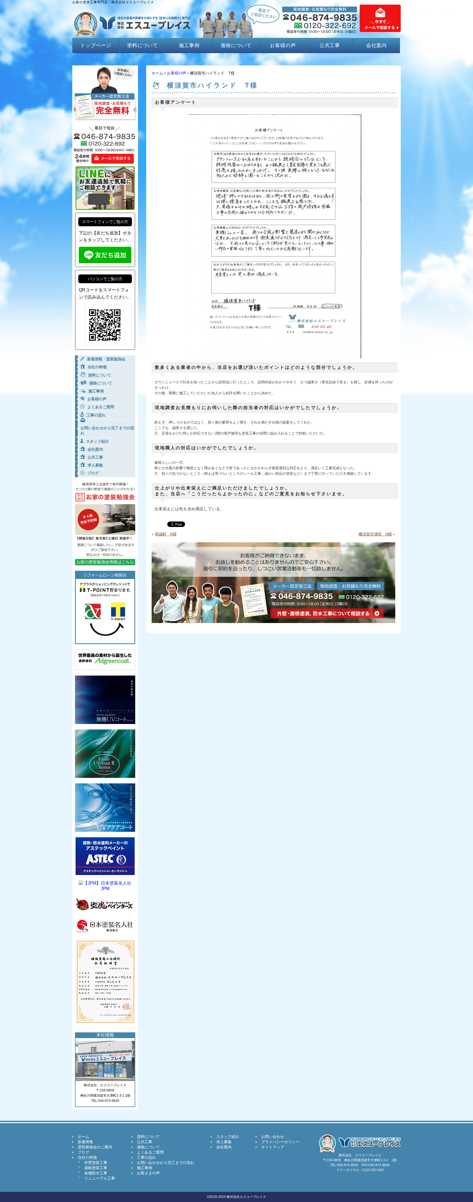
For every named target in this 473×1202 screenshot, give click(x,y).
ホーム (157, 73)
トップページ (95, 45)
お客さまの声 (148, 1173)
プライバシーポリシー (280, 1142)
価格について (236, 45)
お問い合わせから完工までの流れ (165, 1162)
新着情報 (85, 1142)
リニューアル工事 (99, 1178)
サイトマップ (272, 1147)
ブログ (83, 1152)
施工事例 (189, 45)
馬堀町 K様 (166, 534)
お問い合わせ (272, 1136)
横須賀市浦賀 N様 (375, 534)
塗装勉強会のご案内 (95, 1147)
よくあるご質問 (150, 1152)
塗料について (142, 45)
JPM (105, 888)
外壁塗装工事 (95, 1162)
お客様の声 (283, 45)
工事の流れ (146, 1157)
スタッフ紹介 (227, 1136)
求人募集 (224, 1142)
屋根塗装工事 (95, 1168)
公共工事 (329, 45)
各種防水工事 (95, 1173)
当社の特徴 (87, 1157)
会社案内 (376, 45)
